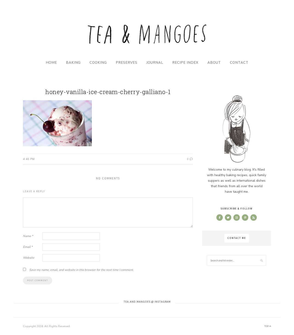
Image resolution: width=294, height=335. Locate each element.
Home (51, 62)
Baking (73, 62)
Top (266, 326)
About (214, 62)
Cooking (98, 62)
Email (28, 247)
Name (28, 236)
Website (28, 258)
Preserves (126, 62)
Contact (239, 62)
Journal (154, 62)
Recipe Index (185, 62)
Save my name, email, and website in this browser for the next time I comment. (81, 270)
